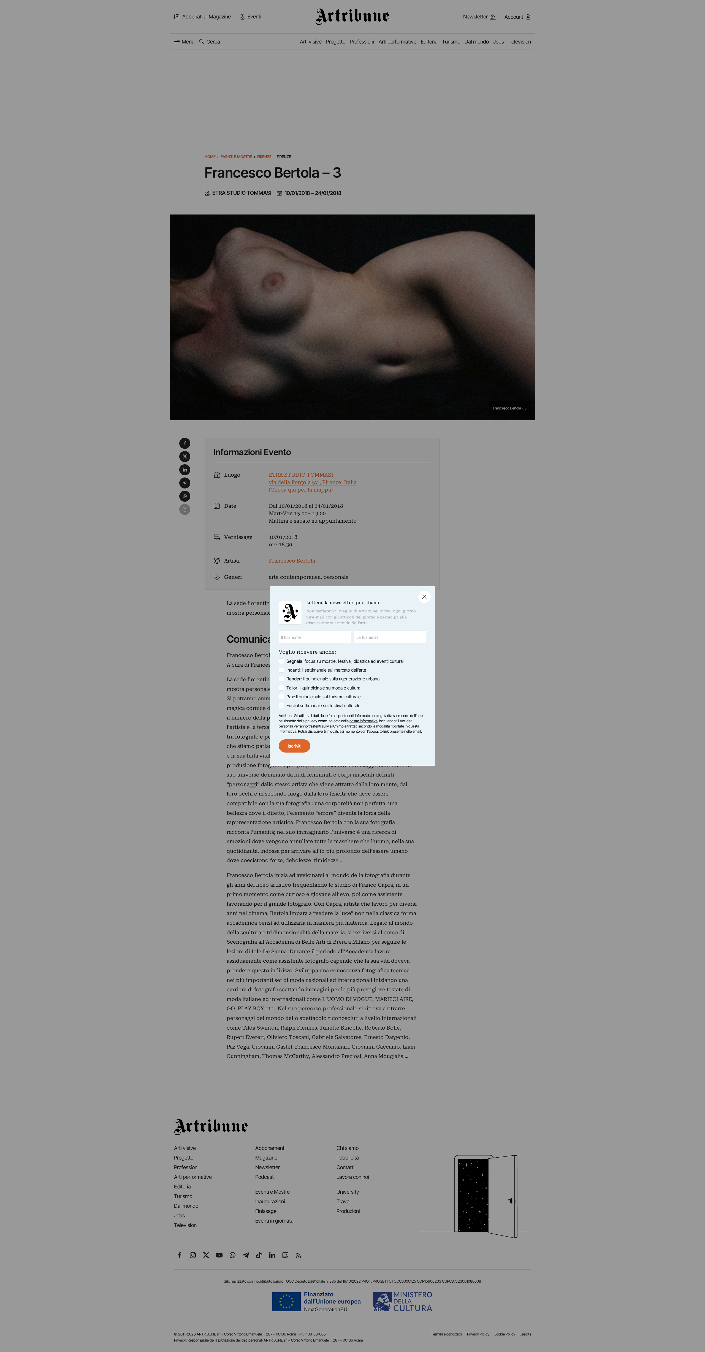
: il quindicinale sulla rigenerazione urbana (332, 679)
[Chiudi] (424, 597)
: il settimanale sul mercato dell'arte (326, 670)
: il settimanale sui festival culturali (322, 705)
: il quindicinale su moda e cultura (323, 688)
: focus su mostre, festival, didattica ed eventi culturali (345, 661)
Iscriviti (294, 746)
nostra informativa (363, 721)
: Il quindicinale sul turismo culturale (323, 696)
